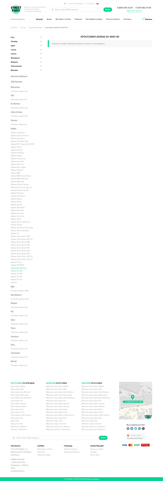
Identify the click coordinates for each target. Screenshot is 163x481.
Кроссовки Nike (17, 389)
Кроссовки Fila (17, 401)
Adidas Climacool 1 (18, 133)
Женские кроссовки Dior (92, 418)
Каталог (39, 19)
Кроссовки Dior (17, 418)
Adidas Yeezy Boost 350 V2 (22, 239)
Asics (13, 320)
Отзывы (93, 452)
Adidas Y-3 (15, 233)
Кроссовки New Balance (20, 392)
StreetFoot (16, 9)
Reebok (14, 303)
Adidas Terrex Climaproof (20, 222)
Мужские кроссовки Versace (57, 404)
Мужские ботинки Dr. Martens (58, 427)
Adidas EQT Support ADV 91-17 (23, 144)
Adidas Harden (16, 156)
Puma (13, 328)
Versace (14, 120)
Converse (15, 336)
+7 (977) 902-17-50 (143, 7)
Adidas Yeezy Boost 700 (20, 254)
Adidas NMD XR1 (17, 182)
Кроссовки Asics (17, 409)
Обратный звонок (134, 11)
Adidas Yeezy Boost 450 (20, 245)
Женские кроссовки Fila (91, 401)
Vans (13, 345)
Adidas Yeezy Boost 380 (20, 242)
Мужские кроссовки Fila (56, 401)
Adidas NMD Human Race (21, 176)
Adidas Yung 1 (16, 262)
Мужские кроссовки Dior (56, 418)
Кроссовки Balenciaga (20, 395)
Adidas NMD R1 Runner (20, 179)
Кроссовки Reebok (18, 406)
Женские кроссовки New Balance (95, 392)
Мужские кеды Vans (54, 421)
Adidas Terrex (16, 219)
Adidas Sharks (16, 202)
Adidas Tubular (16, 225)
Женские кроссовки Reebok (93, 406)
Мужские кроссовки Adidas (57, 386)
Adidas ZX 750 (16, 277)
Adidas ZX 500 (17, 271)
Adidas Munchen (17, 164)
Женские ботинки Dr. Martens (93, 427)
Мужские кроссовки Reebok (57, 406)
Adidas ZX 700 (16, 274)
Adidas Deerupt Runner (20, 136)
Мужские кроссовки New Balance (60, 392)
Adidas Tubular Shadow (20, 231)
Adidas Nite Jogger (18, 167)
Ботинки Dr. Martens (19, 427)
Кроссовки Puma (17, 412)
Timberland (15, 353)
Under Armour (16, 112)
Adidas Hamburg (17, 153)
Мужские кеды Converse (56, 424)
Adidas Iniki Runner (18, 159)
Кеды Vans (15, 421)
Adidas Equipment (18, 138)
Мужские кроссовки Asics (56, 409)
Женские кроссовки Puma (92, 412)
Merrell (13, 361)
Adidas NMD (16, 173)
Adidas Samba (16, 199)
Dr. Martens (15, 103)
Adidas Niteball (16, 170)
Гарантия (78, 19)
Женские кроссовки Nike (92, 389)
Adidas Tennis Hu (17, 216)
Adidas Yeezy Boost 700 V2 (22, 256)
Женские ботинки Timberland (93, 429)
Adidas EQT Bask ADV (19, 141)
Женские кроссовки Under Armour (96, 415)
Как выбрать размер (94, 19)
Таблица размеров (71, 452)
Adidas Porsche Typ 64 (20, 190)
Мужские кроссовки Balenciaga (59, 395)
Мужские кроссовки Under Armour (60, 415)
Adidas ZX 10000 (17, 265)
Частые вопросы (113, 19)
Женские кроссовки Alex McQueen (96, 398)
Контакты (127, 19)
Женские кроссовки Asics (92, 409)
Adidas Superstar (17, 213)
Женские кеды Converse (91, 424)
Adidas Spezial (16, 205)
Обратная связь (43, 455)
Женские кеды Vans (90, 421)
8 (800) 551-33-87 (125, 7)
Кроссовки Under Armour (21, 415)
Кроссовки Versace (18, 404)
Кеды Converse (17, 424)
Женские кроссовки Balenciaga (94, 395)
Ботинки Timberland (19, 429)
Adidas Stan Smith (18, 207)
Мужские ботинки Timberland (58, 429)
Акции (49, 19)
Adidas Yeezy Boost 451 (20, 248)
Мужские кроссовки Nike (56, 389)
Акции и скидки (96, 449)
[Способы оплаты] (136, 446)
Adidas (13, 128)
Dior (12, 95)
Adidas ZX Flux (17, 279)
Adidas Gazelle (16, 150)
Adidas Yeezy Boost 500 (20, 251)
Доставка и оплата (63, 19)
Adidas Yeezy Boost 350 (20, 236)
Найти (107, 9)
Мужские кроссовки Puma (57, 412)
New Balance (16, 295)
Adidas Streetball (17, 210)
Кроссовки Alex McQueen (21, 398)
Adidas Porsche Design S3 (21, 187)
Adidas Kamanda (17, 161)
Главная (14, 28)
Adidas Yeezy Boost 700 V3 (22, 259)
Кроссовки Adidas (35, 28)
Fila (12, 311)
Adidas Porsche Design (20, 184)
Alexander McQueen (19, 76)
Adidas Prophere (17, 193)
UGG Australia (16, 81)
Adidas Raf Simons (18, 196)
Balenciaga (15, 87)
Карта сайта (95, 455)
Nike (12, 286)
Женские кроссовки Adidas (93, 386)
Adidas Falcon (16, 147)
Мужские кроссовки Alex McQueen (60, 398)
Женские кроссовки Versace (93, 404)
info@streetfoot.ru (18, 19)
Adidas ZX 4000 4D (18, 268)
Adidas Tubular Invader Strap (22, 228)
